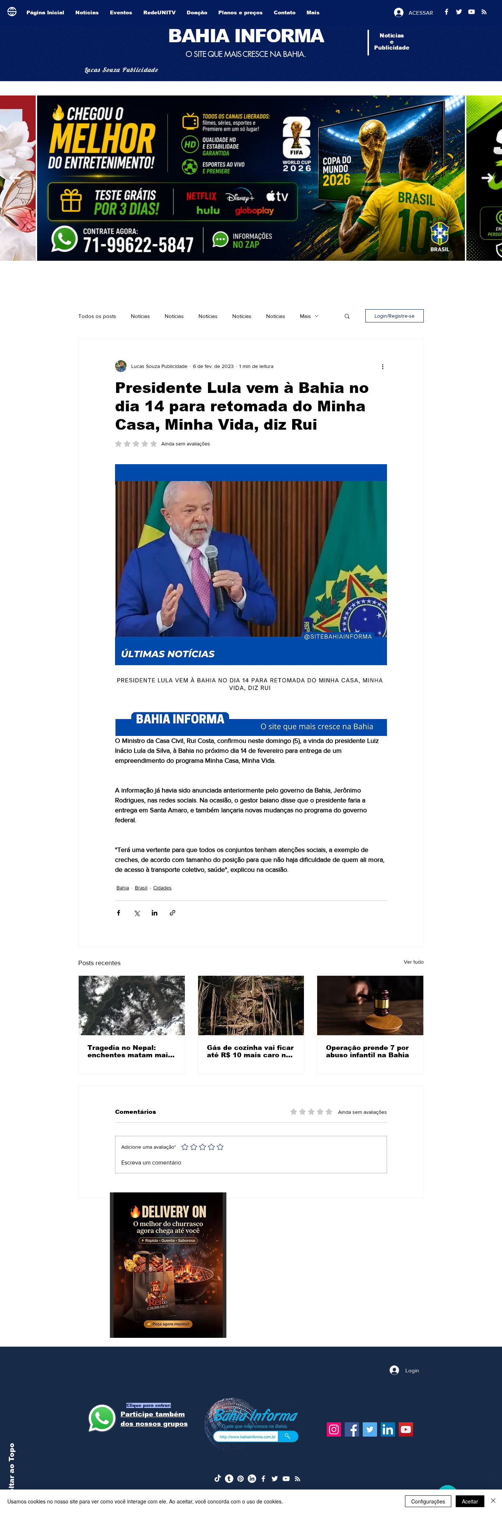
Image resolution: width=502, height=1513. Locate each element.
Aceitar (470, 1501)
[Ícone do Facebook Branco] (263, 1478)
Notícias (140, 316)
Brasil (141, 888)
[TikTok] (218, 1478)
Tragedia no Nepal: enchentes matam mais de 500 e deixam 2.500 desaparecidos (129, 1051)
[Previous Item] (487, 178)
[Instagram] (334, 1429)
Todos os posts (97, 316)
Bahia (122, 888)
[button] (347, 316)
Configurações (428, 1501)
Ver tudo (414, 962)
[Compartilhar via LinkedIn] (154, 912)
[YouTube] (406, 1429)
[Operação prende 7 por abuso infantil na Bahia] (370, 1005)
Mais (305, 316)
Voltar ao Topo (11, 1471)
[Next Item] (14, 178)
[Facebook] (352, 1429)
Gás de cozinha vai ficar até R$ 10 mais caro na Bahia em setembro (250, 1051)
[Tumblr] (229, 1478)
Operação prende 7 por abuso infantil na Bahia (367, 1051)
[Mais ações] (382, 366)
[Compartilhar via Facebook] (118, 912)
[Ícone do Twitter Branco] (274, 1478)
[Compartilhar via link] (172, 912)
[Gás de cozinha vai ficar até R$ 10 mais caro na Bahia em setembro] (251, 1005)
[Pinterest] (240, 1478)
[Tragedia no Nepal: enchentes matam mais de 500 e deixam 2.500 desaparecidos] (132, 1005)
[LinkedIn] (388, 1429)
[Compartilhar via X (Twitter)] (136, 912)
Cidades (162, 888)
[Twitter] (370, 1429)
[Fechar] (493, 1501)
